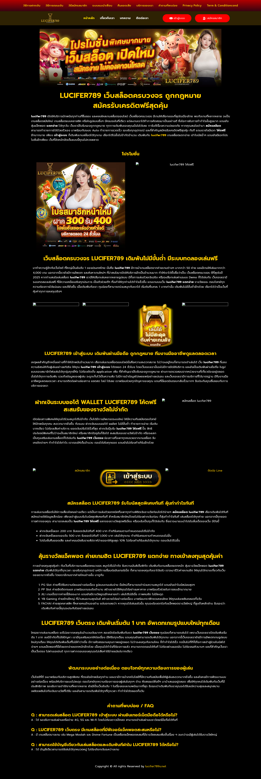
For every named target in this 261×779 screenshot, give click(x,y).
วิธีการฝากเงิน (31, 5)
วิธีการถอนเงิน (54, 5)
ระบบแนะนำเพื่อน (102, 5)
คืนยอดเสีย (124, 5)
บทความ (125, 18)
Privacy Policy (192, 5)
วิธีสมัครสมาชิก (78, 5)
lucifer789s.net (155, 766)
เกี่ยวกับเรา (107, 18)
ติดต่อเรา (142, 18)
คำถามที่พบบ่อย (168, 5)
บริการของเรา (144, 5)
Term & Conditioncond (222, 5)
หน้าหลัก (89, 18)
